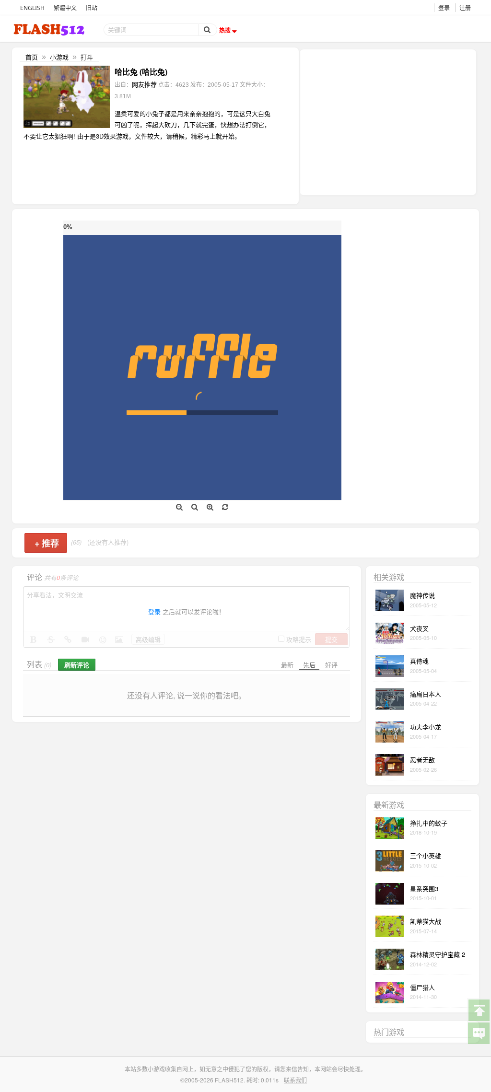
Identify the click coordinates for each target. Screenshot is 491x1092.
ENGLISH (32, 8)
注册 (465, 8)
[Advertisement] (387, 121)
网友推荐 (144, 84)
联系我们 (295, 1080)
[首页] (50, 29)
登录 (444, 8)
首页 (31, 56)
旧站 (91, 8)
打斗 (87, 56)
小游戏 (59, 56)
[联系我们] (478, 1032)
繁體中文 (65, 8)
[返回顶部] (478, 1009)
